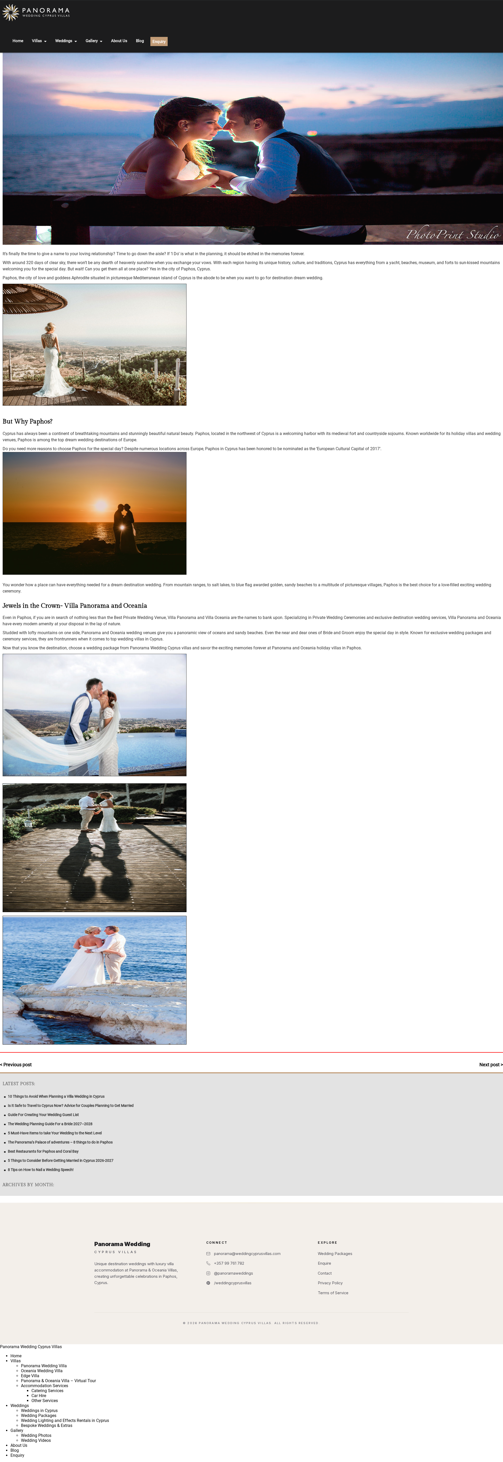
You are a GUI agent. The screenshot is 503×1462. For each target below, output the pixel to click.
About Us (119, 40)
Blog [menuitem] (14, 1450)
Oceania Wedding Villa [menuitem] (42, 1370)
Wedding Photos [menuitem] (36, 1435)
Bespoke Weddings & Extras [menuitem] (46, 1425)
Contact (325, 1273)
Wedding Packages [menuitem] (38, 1415)
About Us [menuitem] (18, 1445)
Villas (37, 40)
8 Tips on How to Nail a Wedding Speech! (41, 1170)
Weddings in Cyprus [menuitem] (39, 1410)
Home (18, 40)
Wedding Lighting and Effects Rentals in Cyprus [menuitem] (65, 1420)
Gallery (92, 40)
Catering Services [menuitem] (47, 1390)
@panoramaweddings (233, 1273)
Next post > (491, 1064)
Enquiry (159, 41)
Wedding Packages (335, 1253)
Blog (140, 40)
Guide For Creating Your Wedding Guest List (43, 1115)
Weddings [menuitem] (19, 1405)
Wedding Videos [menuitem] (36, 1440)
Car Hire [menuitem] (38, 1395)
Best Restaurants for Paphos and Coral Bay (43, 1151)
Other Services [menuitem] (44, 1400)
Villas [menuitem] (15, 1360)
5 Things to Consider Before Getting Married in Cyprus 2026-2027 (60, 1160)
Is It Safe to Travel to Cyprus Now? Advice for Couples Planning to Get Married (71, 1105)
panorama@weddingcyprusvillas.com (247, 1253)
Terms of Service (333, 1293)
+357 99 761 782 (229, 1263)
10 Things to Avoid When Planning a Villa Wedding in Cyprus (56, 1096)
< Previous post (16, 1064)
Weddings (63, 40)
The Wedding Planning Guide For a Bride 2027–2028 (50, 1124)
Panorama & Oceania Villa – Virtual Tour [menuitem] (58, 1380)
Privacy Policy (330, 1283)
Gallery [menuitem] (16, 1430)
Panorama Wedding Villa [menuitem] (44, 1365)
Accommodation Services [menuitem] (44, 1385)
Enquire (324, 1263)
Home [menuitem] (15, 1355)
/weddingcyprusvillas (233, 1283)
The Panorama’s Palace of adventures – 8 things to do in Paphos (60, 1142)
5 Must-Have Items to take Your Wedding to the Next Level (55, 1133)
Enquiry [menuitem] (17, 1455)
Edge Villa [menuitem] (30, 1375)
